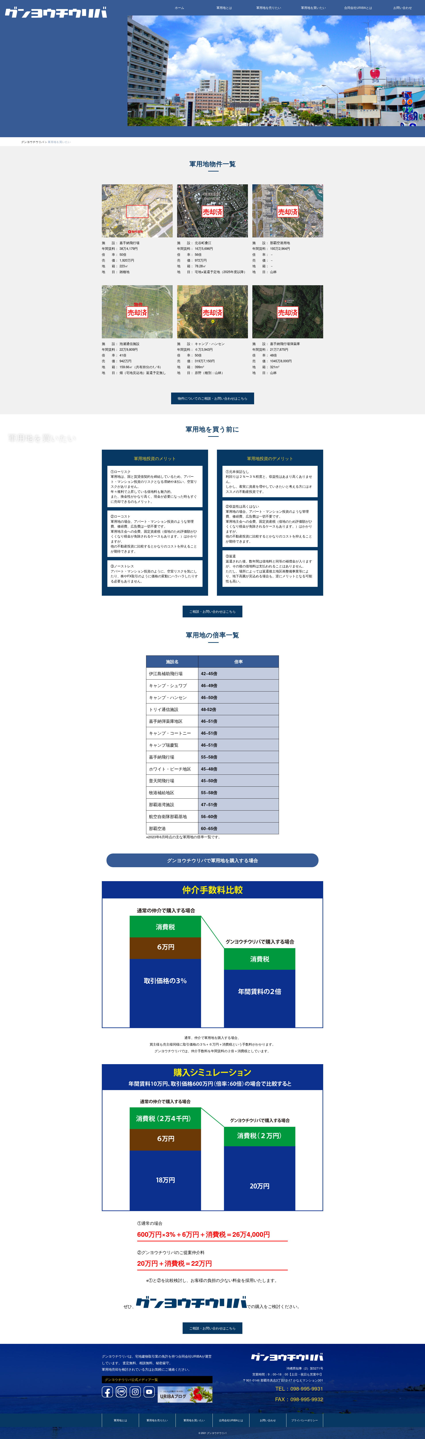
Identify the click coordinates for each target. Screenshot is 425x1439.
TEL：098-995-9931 (299, 1388)
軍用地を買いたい (313, 8)
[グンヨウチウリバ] (56, 16)
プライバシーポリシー (304, 1420)
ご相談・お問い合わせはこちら (212, 611)
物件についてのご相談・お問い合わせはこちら (212, 398)
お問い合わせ (402, 8)
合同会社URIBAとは (358, 8)
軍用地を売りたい (268, 8)
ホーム (179, 8)
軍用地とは (224, 8)
